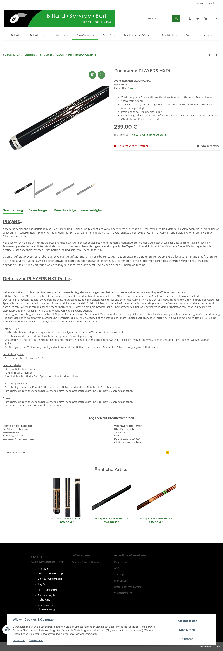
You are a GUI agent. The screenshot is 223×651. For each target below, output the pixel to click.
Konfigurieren (187, 629)
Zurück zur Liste (13, 54)
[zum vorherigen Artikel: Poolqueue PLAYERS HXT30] (209, 55)
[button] (190, 18)
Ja (167, 452)
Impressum (19, 640)
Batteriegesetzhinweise (127, 586)
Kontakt (213, 3)
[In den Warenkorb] (5, 66)
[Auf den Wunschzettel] (101, 75)
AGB (116, 568)
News (200, 3)
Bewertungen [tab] (39, 210)
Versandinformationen (85, 562)
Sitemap (119, 574)
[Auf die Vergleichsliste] (92, 75)
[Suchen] (176, 18)
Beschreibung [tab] (13, 210)
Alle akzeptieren (187, 620)
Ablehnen (187, 638)
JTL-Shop (216, 646)
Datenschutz (36, 640)
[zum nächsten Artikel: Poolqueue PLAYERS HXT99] (216, 55)
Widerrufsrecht (123, 593)
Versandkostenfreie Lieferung (149, 134)
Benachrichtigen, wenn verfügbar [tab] (78, 210)
